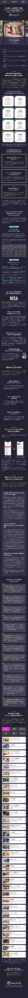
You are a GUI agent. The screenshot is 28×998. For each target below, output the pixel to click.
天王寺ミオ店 (12, 939)
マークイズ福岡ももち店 (14, 872)
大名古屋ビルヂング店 (14, 852)
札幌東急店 (12, 899)
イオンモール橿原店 (14, 778)
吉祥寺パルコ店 (13, 892)
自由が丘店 (12, 879)
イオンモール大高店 (14, 812)
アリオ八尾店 (12, 798)
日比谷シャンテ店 (13, 906)
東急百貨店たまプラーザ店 (15, 825)
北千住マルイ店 (13, 859)
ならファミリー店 (13, 785)
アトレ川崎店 (12, 832)
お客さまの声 (14, 2)
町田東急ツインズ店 (14, 926)
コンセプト (5, 2)
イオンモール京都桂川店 (14, 758)
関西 (14, 733)
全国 (6, 729)
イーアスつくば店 (13, 912)
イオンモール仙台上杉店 (14, 751)
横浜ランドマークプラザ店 (15, 886)
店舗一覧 (23, 2)
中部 (6, 733)
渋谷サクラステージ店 (14, 845)
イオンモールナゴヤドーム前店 (16, 818)
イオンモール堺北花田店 (14, 805)
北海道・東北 (22, 729)
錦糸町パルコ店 (13, 919)
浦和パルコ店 (12, 933)
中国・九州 (22, 733)
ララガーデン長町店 (14, 953)
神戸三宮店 (12, 865)
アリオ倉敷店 (12, 839)
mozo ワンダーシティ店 (14, 738)
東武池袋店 (12, 946)
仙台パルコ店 (12, 792)
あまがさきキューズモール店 (15, 771)
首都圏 (14, 729)
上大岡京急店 (12, 745)
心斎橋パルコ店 (13, 765)
